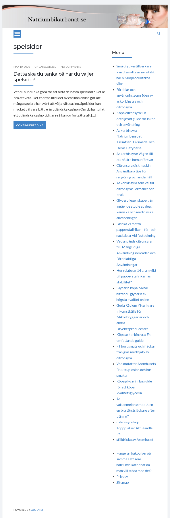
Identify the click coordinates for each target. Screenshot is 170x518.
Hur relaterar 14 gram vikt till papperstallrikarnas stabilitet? (136, 276)
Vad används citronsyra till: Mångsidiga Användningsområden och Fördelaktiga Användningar (136, 253)
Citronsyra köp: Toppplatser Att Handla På (134, 428)
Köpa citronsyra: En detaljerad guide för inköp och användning (136, 118)
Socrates (37, 509)
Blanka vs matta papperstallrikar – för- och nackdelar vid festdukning (136, 229)
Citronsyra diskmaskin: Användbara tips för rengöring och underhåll (134, 171)
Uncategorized (45, 66)
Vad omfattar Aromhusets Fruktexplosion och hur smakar (136, 369)
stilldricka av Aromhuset (134, 439)
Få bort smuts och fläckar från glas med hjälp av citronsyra (135, 352)
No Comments (71, 66)
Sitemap (122, 482)
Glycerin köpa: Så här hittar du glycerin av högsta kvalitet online (132, 294)
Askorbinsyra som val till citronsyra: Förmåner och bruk (135, 189)
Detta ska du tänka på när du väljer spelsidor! (53, 77)
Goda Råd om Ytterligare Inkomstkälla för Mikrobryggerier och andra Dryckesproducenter (135, 317)
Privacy (122, 476)
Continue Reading (29, 125)
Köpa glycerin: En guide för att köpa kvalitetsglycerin (134, 387)
